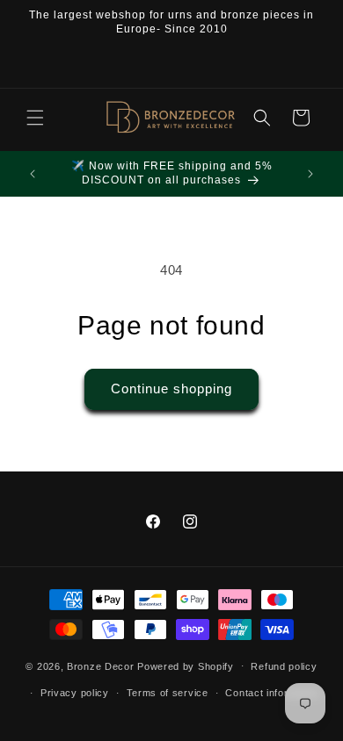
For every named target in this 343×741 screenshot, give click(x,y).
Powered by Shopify (185, 665)
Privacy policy (74, 692)
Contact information (272, 692)
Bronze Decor (100, 665)
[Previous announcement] (32, 174)
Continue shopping (171, 388)
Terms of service (167, 692)
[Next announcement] (310, 174)
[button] (35, 117)
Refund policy (284, 666)
